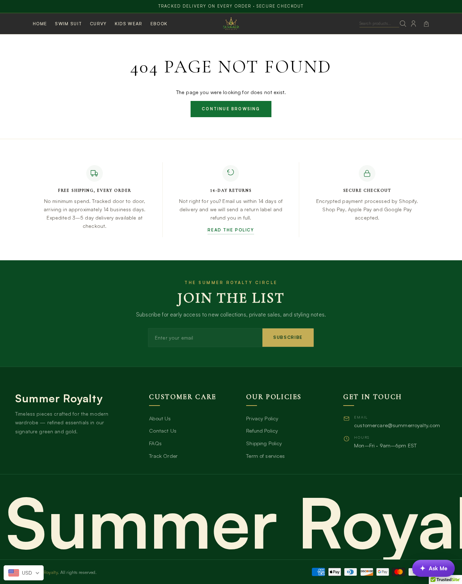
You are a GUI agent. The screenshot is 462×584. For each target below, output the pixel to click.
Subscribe (288, 337)
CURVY (98, 23)
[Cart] (426, 23)
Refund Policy (262, 430)
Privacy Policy (262, 418)
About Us (160, 418)
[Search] (403, 23)
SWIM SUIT (68, 23)
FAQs (155, 443)
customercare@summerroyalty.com (397, 425)
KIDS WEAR (129, 23)
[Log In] (413, 23)
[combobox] (24, 572)
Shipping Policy (264, 443)
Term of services (265, 455)
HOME (40, 23)
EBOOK (159, 23)
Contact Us (162, 430)
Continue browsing (231, 108)
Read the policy (231, 230)
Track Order (163, 455)
